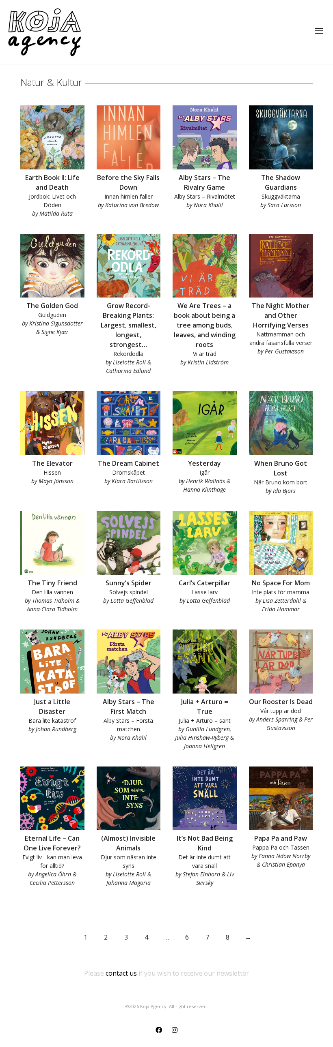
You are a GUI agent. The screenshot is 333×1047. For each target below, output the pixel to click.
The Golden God (52, 305)
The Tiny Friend (52, 582)
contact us (121, 973)
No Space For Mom (281, 582)
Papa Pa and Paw (280, 838)
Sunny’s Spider (128, 582)
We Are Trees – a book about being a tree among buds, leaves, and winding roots (205, 325)
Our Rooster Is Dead (281, 701)
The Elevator (52, 463)
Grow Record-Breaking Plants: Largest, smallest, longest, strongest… (128, 325)
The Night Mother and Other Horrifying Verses (280, 315)
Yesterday (204, 463)
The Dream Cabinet (128, 463)
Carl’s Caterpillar (204, 582)
